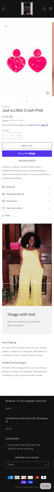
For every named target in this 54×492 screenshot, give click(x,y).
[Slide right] (33, 101)
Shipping (5, 120)
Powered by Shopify (33, 487)
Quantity (5, 130)
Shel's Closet (23, 487)
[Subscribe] (45, 465)
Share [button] (7, 215)
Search (9, 408)
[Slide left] (21, 101)
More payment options (27, 160)
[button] (3, 9)
